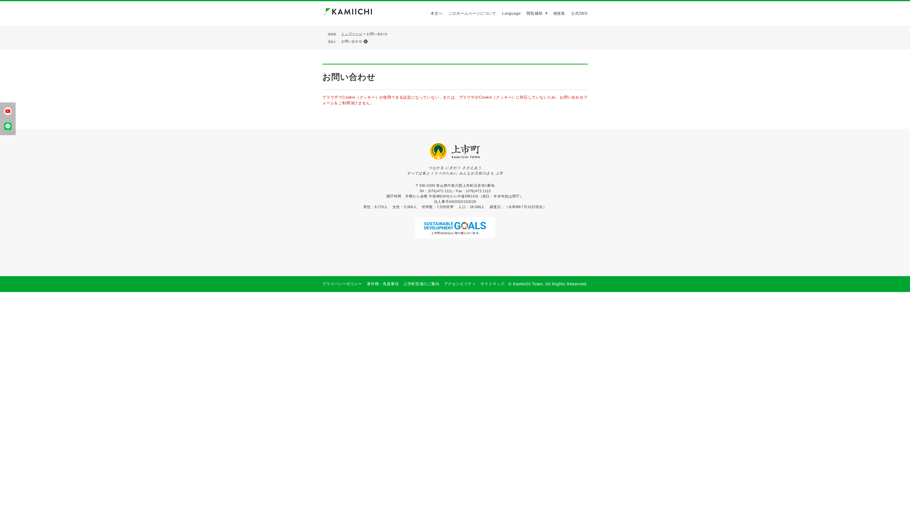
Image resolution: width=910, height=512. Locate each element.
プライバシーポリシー (342, 284)
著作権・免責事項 (383, 284)
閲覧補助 (534, 13)
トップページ (351, 34)
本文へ (436, 13)
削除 (366, 41)
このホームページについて (472, 13)
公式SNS (579, 13)
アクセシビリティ (460, 284)
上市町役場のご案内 (421, 284)
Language (511, 13)
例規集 (559, 13)
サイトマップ (493, 284)
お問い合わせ (351, 41)
